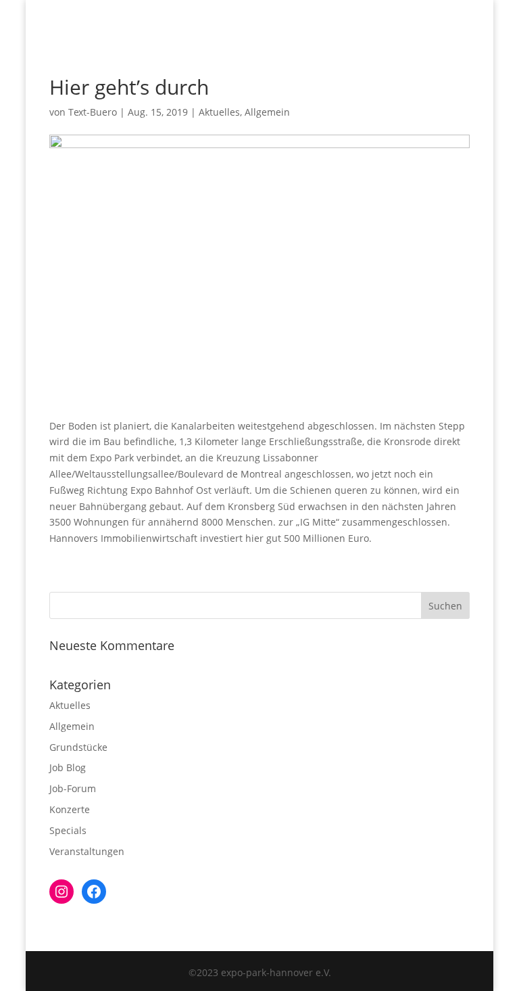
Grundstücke (78, 747)
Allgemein (267, 112)
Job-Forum (72, 788)
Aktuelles (219, 112)
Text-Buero (92, 112)
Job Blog (67, 767)
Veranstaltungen (86, 851)
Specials (67, 830)
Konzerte (69, 809)
